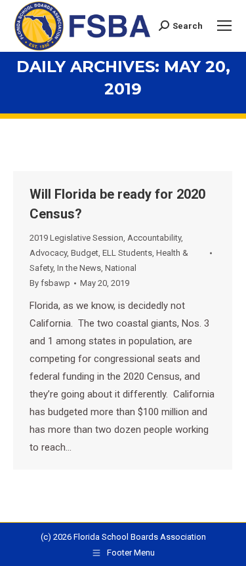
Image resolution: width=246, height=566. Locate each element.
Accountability (154, 238)
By (50, 283)
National (120, 268)
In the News (79, 268)
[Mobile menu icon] (224, 25)
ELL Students (127, 253)
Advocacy (48, 253)
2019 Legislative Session (76, 238)
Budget (84, 253)
